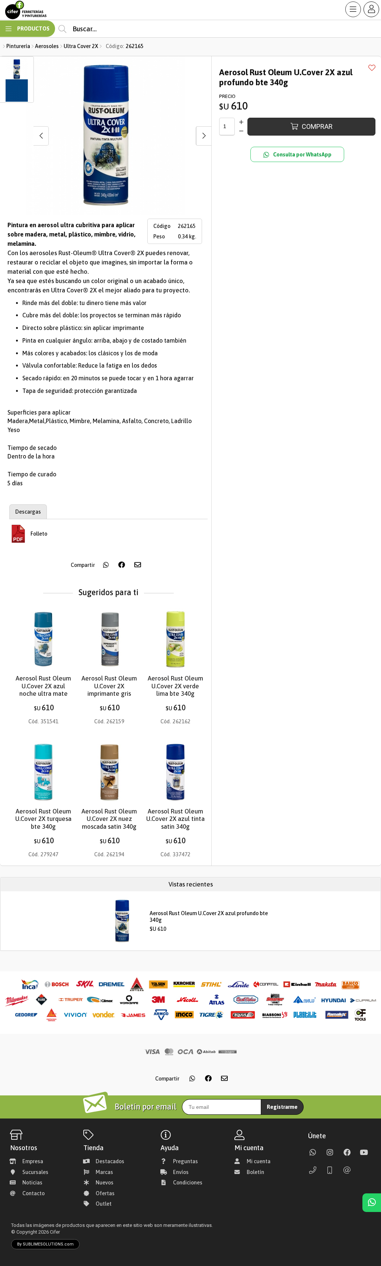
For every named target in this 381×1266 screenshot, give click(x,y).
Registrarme (282, 1107)
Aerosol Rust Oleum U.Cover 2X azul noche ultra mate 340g (43, 690)
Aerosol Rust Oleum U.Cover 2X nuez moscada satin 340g (109, 819)
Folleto (39, 534)
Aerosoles (47, 46)
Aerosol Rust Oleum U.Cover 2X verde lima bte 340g (175, 686)
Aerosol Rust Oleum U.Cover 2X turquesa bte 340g (43, 819)
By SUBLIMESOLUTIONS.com (45, 1244)
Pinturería (18, 46)
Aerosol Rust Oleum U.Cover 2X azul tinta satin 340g (175, 819)
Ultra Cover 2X (81, 46)
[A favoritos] (371, 67)
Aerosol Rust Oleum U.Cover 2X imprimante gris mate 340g (109, 690)
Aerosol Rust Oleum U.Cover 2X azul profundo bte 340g (209, 916)
